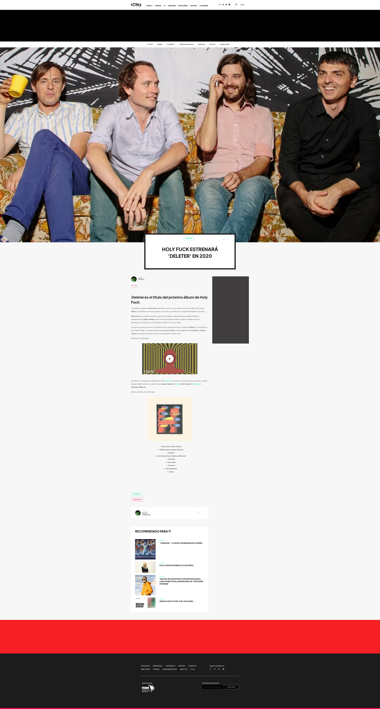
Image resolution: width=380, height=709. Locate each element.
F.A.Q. (193, 669)
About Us (183, 669)
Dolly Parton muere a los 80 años (176, 565)
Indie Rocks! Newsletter (210, 683)
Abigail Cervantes (141, 278)
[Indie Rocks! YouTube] (229, 5)
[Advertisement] (190, 26)
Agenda (158, 6)
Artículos (212, 44)
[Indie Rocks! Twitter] (223, 5)
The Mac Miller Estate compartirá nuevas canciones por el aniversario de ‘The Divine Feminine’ (181, 581)
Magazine (172, 6)
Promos (193, 6)
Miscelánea (183, 6)
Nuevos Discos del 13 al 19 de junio (176, 601)
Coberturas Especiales (186, 44)
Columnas (204, 6)
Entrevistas (201, 44)
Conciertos (171, 44)
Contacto (192, 666)
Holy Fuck (134, 285)
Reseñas (159, 44)
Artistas (181, 666)
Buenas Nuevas (224, 44)
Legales (156, 669)
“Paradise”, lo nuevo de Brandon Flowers (181, 543)
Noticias (150, 44)
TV (164, 6)
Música (149, 6)
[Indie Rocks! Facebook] (220, 5)
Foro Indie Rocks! (170, 669)
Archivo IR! (145, 666)
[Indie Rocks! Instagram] (226, 5)
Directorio (145, 669)
